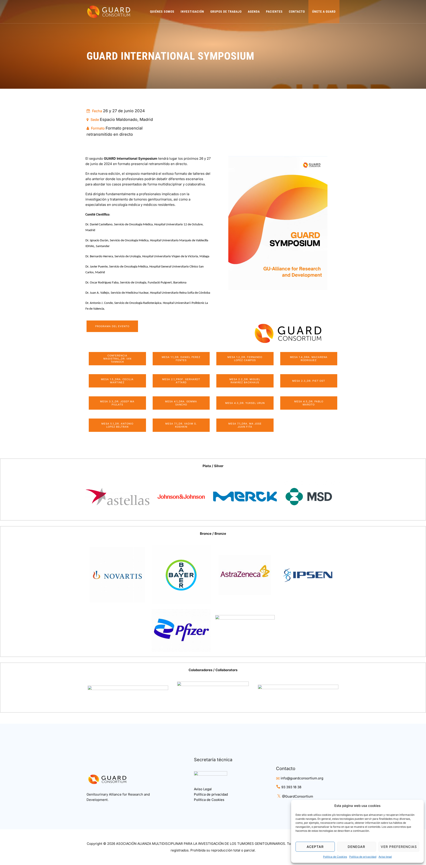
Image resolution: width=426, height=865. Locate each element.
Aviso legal (385, 856)
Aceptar (315, 847)
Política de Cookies (335, 856)
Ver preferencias (399, 847)
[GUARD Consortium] (109, 11)
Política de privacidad (362, 856)
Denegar (356, 847)
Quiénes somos (162, 11)
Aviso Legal (203, 789)
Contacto (297, 11)
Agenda (254, 11)
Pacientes (274, 11)
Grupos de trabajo (226, 11)
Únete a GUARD (324, 11)
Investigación (192, 11)
